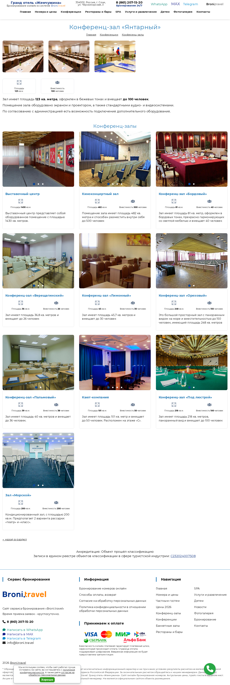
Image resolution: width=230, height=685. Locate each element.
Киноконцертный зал (100, 194)
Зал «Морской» (18, 495)
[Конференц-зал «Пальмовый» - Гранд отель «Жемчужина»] (38, 362)
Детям (165, 11)
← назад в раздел (15, 539)
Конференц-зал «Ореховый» (183, 295)
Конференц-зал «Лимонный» (106, 295)
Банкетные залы (168, 625)
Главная (25, 11)
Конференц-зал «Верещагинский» (34, 295)
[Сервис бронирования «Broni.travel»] (214, 4)
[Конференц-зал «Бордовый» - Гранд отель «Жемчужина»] (191, 159)
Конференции (71, 11)
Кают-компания (95, 397)
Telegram (190, 4)
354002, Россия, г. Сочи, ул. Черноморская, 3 (91, 3)
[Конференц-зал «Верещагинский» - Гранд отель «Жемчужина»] (38, 260)
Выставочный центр (22, 194)
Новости (200, 607)
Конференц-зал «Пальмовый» (30, 397)
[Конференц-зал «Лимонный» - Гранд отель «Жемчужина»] (115, 260)
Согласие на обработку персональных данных (112, 600)
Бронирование (205, 619)
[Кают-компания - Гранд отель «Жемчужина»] (115, 362)
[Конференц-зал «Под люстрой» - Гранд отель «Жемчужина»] (191, 362)
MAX (175, 4)
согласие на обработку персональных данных (51, 673)
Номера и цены (46, 11)
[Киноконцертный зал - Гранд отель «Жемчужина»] (115, 159)
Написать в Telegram (24, 638)
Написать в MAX (20, 634)
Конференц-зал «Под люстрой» (185, 397)
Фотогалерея (183, 11)
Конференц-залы (133, 34)
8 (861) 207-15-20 (129, 2)
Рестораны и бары (98, 11)
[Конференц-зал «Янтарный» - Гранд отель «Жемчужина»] (23, 56)
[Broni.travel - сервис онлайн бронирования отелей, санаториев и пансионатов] (24, 594)
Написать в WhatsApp (25, 630)
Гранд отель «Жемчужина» (36, 2)
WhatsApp (159, 4)
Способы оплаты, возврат (97, 594)
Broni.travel (18, 662)
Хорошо (47, 679)
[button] (34, 184)
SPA (118, 11)
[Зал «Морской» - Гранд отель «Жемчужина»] (38, 460)
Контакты (203, 11)
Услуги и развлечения (141, 11)
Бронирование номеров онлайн (102, 588)
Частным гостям (168, 600)
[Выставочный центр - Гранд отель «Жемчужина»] (38, 159)
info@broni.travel (20, 643)
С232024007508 (183, 556)
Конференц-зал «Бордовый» (183, 194)
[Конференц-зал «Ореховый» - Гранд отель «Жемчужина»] (191, 260)
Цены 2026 (164, 607)
